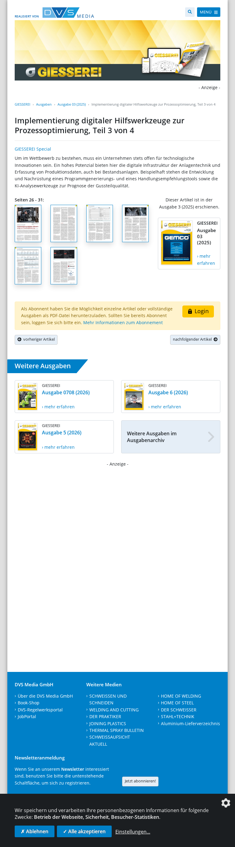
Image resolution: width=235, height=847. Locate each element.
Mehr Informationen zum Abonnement (123, 322)
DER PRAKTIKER (105, 716)
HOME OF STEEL (177, 703)
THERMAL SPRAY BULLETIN (116, 730)
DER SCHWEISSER (178, 710)
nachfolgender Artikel (193, 339)
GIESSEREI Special (33, 149)
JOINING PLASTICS (107, 723)
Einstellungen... (132, 831)
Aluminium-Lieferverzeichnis (190, 723)
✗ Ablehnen (34, 831)
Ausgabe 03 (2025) (72, 104)
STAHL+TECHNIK (177, 716)
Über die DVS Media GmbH (45, 696)
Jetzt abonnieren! (140, 781)
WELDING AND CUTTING (114, 710)
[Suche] (190, 12)
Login (201, 311)
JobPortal (27, 716)
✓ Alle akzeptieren (84, 831)
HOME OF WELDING (181, 696)
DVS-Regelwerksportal (40, 710)
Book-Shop (28, 703)
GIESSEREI (22, 104)
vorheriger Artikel (38, 339)
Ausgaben (44, 104)
